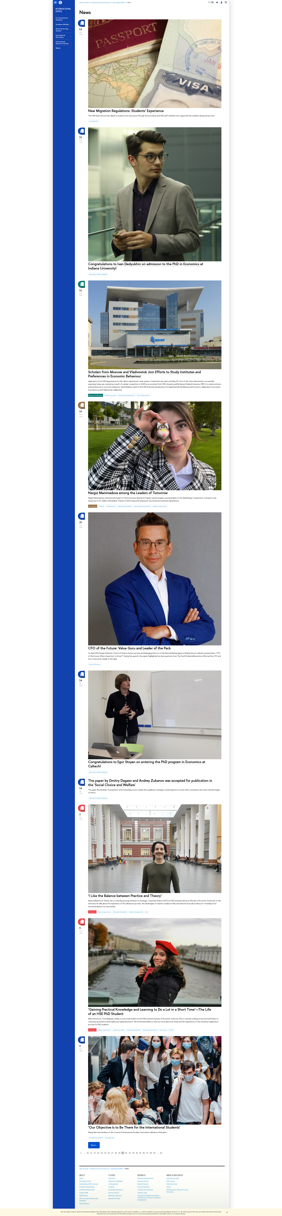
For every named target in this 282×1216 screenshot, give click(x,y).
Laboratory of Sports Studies (98, 274)
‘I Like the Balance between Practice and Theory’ (125, 895)
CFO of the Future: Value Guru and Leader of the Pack (129, 648)
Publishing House (172, 1184)
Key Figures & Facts (85, 1181)
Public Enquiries (84, 1203)
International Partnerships (87, 1190)
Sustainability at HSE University (88, 1184)
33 (133, 1153)
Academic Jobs (142, 1193)
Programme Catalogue (115, 1181)
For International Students (62, 19)
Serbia (171, 1030)
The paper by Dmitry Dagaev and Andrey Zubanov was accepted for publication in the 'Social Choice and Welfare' (150, 782)
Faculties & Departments (86, 1187)
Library (169, 1187)
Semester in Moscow (115, 1195)
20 (88, 1153)
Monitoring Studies (143, 1187)
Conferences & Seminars (145, 1190)
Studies (111, 1175)
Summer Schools (113, 1193)
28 (116, 1153)
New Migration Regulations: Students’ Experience (126, 110)
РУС (209, 2)
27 (112, 1153)
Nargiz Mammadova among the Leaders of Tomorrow (128, 492)
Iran (146, 912)
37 (147, 1153)
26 (109, 1153)
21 (91, 1153)
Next (93, 1145)
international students (124, 506)
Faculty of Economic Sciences (99, 1169)
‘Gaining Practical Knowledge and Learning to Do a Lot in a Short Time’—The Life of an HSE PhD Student (149, 1011)
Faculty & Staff (83, 1193)
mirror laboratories (143, 395)
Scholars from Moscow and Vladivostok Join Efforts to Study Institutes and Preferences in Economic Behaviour (144, 374)
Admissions (111, 1178)
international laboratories (126, 395)
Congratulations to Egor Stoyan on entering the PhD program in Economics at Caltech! (146, 763)
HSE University (83, 1169)
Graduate (111, 1187)
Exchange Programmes (115, 1190)
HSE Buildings (83, 1195)
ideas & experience (104, 912)
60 (161, 1153)
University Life (93, 121)
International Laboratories (145, 1178)
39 (154, 1153)
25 (105, 1153)
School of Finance (94, 664)
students (101, 506)
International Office (117, 1169)
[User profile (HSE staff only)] (221, 2)
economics (163, 1030)
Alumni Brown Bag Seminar (62, 30)
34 (137, 1153)
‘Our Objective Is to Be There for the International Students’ (134, 1127)
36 (144, 1153)
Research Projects (142, 1184)
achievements (110, 506)
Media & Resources (175, 1175)
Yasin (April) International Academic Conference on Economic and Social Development (149, 1198)
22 (95, 1153)
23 (98, 1153)
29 (119, 1153)
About (82, 1175)
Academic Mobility (62, 24)
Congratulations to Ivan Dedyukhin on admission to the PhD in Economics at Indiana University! (145, 266)
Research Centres (143, 1181)
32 (130, 1153)
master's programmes (160, 506)
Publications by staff (173, 1178)
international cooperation (142, 506)
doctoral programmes (150, 1030)
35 (140, 1153)
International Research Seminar (62, 43)
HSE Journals (170, 1181)
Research (141, 1175)
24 (102, 1153)
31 (126, 1153)
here (139, 1212)
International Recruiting (60, 36)
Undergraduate (113, 1184)
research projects (110, 395)
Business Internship (114, 1198)
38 (151, 1153)
